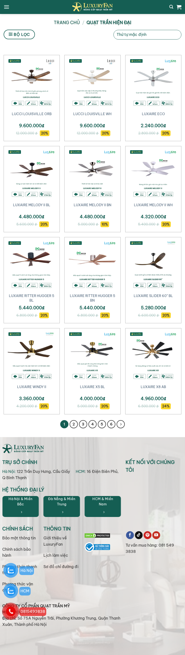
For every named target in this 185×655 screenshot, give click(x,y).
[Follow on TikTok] (139, 535)
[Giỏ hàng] (179, 7)
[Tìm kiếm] (171, 7)
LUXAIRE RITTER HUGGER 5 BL (31, 298)
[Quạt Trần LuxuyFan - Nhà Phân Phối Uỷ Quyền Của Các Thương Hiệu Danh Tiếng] (92, 7)
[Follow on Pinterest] (148, 535)
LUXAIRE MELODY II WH (153, 205)
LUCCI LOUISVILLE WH (92, 114)
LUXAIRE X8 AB (153, 387)
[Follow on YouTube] (156, 535)
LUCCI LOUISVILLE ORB (32, 114)
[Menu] (6, 7)
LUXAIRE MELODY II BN (92, 205)
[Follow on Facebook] (130, 535)
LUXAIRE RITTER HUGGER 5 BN (92, 298)
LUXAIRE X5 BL (92, 387)
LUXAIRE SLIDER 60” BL (153, 296)
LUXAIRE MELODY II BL (31, 205)
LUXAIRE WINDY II (31, 387)
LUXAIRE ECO (153, 114)
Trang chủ (67, 22)
